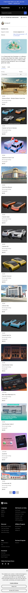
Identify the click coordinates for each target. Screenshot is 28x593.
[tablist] (14, 67)
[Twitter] (5, 563)
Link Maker (17, 528)
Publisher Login (18, 516)
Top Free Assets (5, 528)
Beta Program (4, 557)
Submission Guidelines (20, 512)
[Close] (27, 570)
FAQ (2, 544)
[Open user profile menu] (22, 7)
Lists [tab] (9, 67)
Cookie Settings (14, 583)
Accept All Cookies (14, 590)
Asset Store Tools (19, 514)
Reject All (14, 586)
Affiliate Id (17, 530)
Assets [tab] (3, 67)
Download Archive (5, 555)
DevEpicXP (4, 102)
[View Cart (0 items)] (19, 7)
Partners (17, 542)
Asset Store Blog (5, 532)
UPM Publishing (18, 520)
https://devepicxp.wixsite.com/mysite (18, 35)
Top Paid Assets (5, 530)
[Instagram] (8, 563)
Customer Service (5, 546)
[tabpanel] (14, 281)
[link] (10, 492)
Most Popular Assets (6, 526)
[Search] (25, 12)
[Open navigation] (25, 7)
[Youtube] (2, 563)
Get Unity (3, 553)
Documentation (4, 542)
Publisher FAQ (18, 518)
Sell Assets (17, 510)
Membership (18, 526)
